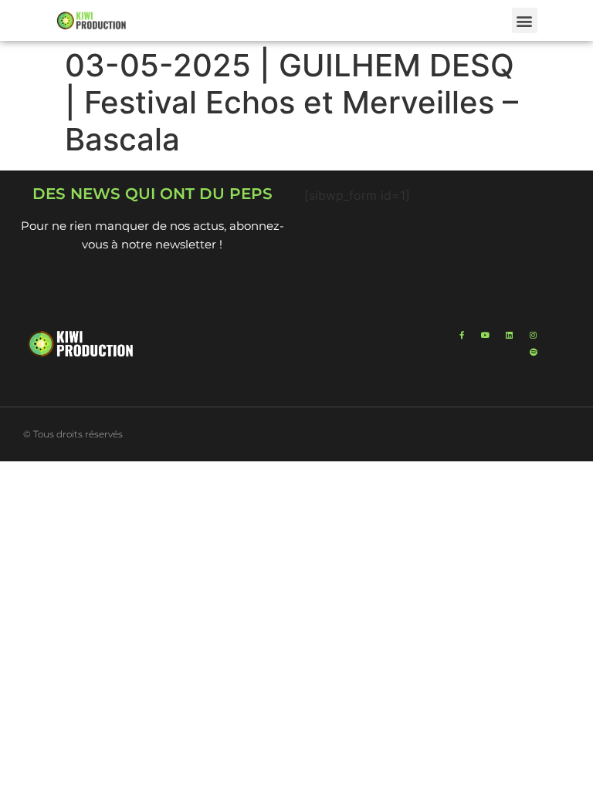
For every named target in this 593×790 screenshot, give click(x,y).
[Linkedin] (509, 334)
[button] (524, 20)
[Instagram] (533, 334)
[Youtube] (485, 334)
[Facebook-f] (461, 334)
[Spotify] (533, 351)
